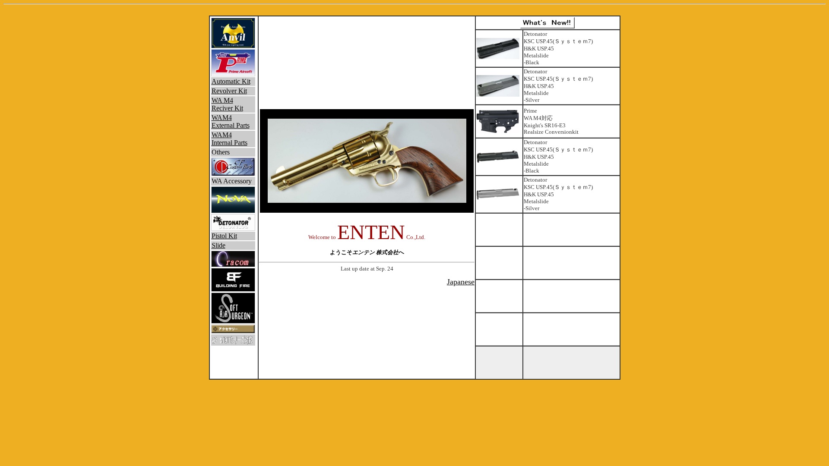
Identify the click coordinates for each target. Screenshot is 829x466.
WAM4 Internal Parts (229, 138)
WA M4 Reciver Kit (227, 104)
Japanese (461, 281)
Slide (218, 245)
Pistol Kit (224, 235)
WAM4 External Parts (231, 121)
